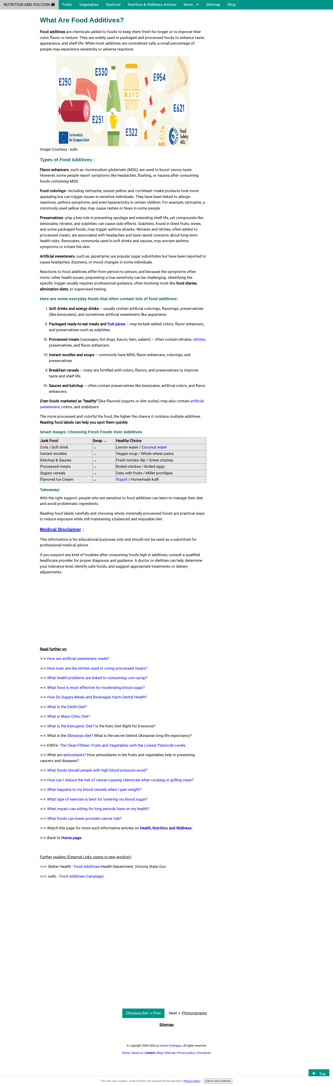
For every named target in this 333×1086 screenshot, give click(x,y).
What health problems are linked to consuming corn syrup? (97, 678)
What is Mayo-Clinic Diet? (68, 716)
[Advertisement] (123, 610)
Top (322, 1074)
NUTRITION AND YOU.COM (27, 4)
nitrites (199, 339)
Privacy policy (186, 1053)
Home (126, 1053)
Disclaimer (203, 1053)
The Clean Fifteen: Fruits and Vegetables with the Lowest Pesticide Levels (123, 745)
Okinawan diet (79, 735)
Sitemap (213, 4)
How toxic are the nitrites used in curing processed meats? (97, 668)
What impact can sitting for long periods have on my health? (98, 808)
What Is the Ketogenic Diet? (70, 726)
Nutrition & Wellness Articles (152, 4)
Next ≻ (188, 1013)
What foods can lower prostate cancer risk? (84, 818)
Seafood (113, 4)
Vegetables (89, 4)
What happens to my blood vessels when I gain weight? (94, 789)
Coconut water (154, 447)
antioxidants (73, 755)
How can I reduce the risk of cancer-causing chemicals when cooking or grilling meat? (120, 780)
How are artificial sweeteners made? (78, 658)
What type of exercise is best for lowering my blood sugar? (97, 799)
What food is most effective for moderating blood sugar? (96, 687)
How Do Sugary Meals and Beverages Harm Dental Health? (97, 697)
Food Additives (87, 866)
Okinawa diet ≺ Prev (143, 1013)
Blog (232, 4)
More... (190, 4)
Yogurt (121, 479)
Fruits (67, 4)
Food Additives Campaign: (81, 876)
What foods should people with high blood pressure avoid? (97, 770)
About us (137, 1053)
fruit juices (116, 324)
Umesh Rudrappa (171, 1045)
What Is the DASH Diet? (67, 707)
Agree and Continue (218, 1081)
